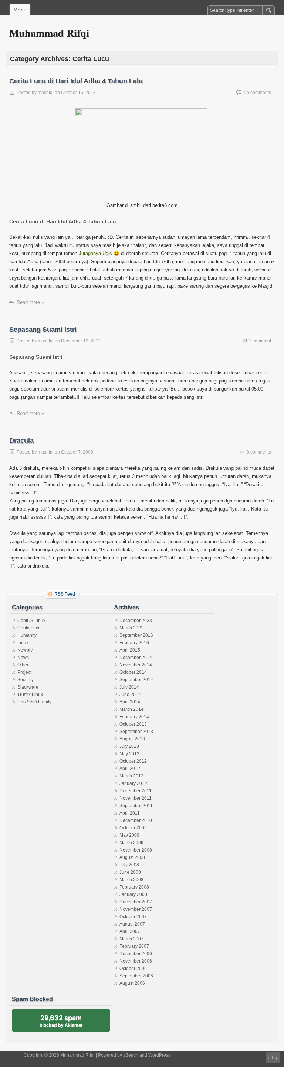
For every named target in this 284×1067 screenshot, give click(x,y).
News (23, 657)
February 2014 (134, 716)
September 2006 (136, 976)
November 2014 (135, 665)
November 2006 (135, 961)
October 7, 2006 (77, 452)
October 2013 (133, 724)
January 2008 (133, 894)
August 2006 (132, 983)
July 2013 (129, 746)
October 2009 (133, 827)
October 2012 (133, 761)
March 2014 (131, 709)
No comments (257, 92)
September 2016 (136, 635)
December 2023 (135, 620)
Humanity (27, 635)
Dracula (21, 440)
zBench (130, 1055)
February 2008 (134, 887)
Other (22, 665)
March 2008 (131, 879)
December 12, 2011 (81, 341)
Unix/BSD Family (34, 702)
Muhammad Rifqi (49, 32)
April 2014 (129, 702)
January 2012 (133, 783)
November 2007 (135, 909)
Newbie (25, 650)
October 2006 (133, 968)
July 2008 (129, 864)
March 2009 (131, 842)
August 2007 (132, 924)
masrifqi (46, 92)
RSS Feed (64, 594)
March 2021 (131, 627)
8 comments (259, 452)
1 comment (260, 341)
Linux (22, 642)
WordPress (159, 1055)
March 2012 (131, 776)
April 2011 (129, 813)
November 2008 (135, 850)
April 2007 (129, 931)
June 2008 (130, 872)
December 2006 (135, 953)
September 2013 (136, 731)
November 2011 (135, 798)
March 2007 (131, 938)
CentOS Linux (31, 620)
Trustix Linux (30, 694)
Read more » (30, 302)
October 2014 (133, 672)
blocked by (68, 1023)
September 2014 (136, 679)
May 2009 (129, 835)
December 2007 (135, 901)
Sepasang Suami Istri (43, 329)
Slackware (27, 687)
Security (25, 679)
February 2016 (134, 642)
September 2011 (136, 805)
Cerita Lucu (29, 627)
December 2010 (135, 820)
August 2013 (132, 739)
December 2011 (135, 790)
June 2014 (130, 694)
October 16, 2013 (78, 92)
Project (24, 672)
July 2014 (129, 687)
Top (274, 1057)
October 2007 (133, 916)
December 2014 (135, 657)
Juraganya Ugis (95, 253)
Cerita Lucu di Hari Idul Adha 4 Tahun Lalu (76, 81)
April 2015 (129, 650)
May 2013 (129, 753)
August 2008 (132, 857)
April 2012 (129, 768)
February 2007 (134, 946)
